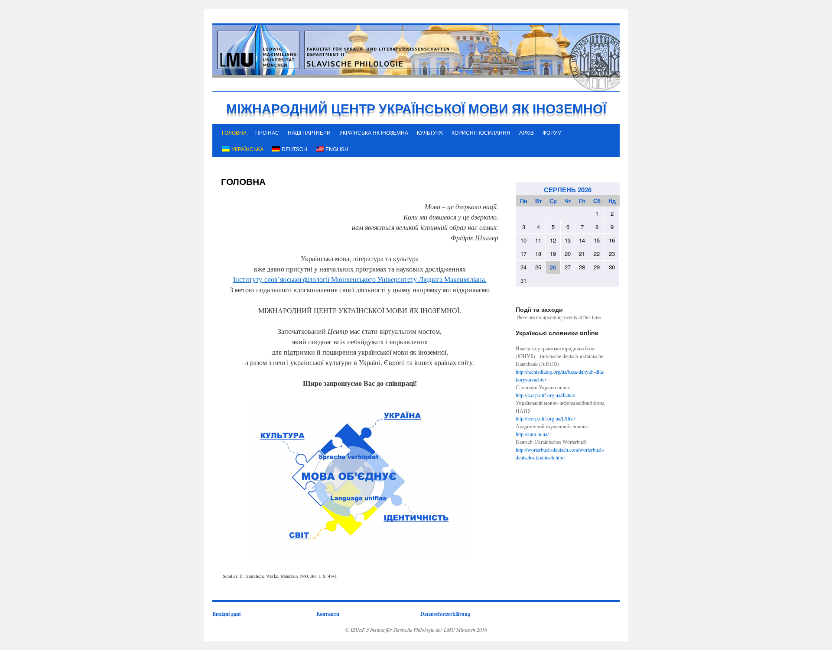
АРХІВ (526, 132)
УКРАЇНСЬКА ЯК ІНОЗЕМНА (373, 132)
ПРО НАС (267, 132)
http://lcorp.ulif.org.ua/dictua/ (545, 394)
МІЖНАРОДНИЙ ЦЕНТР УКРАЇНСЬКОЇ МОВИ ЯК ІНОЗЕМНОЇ (416, 108)
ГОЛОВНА (234, 132)
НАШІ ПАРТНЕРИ (309, 132)
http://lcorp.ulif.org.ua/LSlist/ (545, 418)
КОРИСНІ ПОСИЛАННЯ (481, 132)
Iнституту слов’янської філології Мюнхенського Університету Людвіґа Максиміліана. (360, 279)
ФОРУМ (552, 132)
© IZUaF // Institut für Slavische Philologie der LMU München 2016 (416, 629)
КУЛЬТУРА (430, 132)
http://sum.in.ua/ (532, 433)
